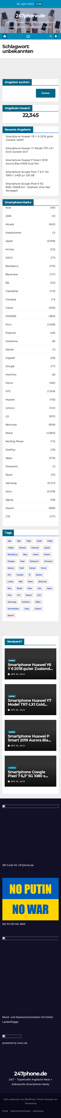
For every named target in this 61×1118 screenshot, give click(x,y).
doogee (11, 561)
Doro (9, 324)
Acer (8, 207)
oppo (49, 588)
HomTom (11, 374)
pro (18, 595)
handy (32, 568)
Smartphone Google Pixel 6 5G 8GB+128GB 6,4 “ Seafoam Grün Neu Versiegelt (28, 187)
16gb (28, 541)
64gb (49, 541)
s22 (39, 595)
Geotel (10, 349)
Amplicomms (13, 232)
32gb (39, 541)
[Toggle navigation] (28, 36)
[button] (50, 36)
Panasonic (12, 466)
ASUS (9, 257)
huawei (20, 575)
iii (29, 575)
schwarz (26, 602)
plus (10, 595)
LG (7, 416)
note (30, 588)
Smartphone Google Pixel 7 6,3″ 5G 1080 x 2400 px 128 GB (26, 776)
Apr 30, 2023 (18, 674)
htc (9, 575)
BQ (7, 282)
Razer (9, 474)
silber (38, 602)
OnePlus (10, 449)
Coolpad (11, 299)
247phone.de (30, 16)
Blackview (12, 274)
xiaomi (38, 608)
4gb (9, 541)
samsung (12, 602)
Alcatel (10, 224)
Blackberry (12, 266)
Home (5, 1111)
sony (27, 608)
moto (30, 581)
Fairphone (12, 341)
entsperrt (34, 561)
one (39, 588)
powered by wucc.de (14, 1042)
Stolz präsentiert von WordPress (20, 1099)
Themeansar (31, 1103)
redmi (29, 595)
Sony (9, 491)
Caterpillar (12, 291)
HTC (8, 391)
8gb (19, 541)
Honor (9, 382)
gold (22, 568)
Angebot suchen (17, 82)
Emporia (11, 332)
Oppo (9, 458)
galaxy (11, 568)
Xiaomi (10, 508)
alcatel (22, 547)
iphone (39, 575)
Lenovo (10, 407)
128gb (11, 547)
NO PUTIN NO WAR (13, 924)
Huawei (10, 399)
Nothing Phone (15, 441)
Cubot (9, 307)
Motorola (11, 424)
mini (21, 581)
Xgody (9, 499)
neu (9, 588)
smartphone (13, 608)
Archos (10, 249)
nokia (19, 588)
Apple (9, 241)
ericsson (48, 561)
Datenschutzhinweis (20, 1111)
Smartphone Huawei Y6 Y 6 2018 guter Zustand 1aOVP (29, 668)
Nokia (9, 433)
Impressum (38, 1111)
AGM (8, 215)
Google (10, 366)
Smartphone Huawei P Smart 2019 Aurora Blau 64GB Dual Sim (29, 740)
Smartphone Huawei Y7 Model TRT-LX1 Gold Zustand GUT (29, 704)
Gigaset (10, 357)
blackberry (13, 554)
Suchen (46, 93)
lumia (10, 581)
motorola (42, 581)
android (35, 547)
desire (47, 554)
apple (47, 547)
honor (43, 568)
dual (22, 561)
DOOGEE (11, 316)
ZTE (8, 516)
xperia (11, 615)
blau (25, 554)
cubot (35, 554)
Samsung (11, 483)
